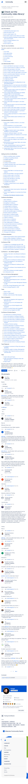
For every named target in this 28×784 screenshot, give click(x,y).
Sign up (7, 677)
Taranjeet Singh (8, 418)
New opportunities (8, 53)
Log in (3, 677)
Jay (5, 621)
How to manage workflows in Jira (11, 40)
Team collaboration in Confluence (11, 222)
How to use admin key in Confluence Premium (14, 317)
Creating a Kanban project (10, 162)
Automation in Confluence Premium (11, 327)
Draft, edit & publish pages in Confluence (13, 211)
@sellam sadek (4, 575)
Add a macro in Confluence (10, 219)
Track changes (7, 61)
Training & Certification (7, 7)
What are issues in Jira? (9, 32)
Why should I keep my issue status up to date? (14, 35)
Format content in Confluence (10, 212)
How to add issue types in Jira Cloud (12, 69)
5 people (8, 467)
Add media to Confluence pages (11, 214)
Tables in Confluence (8, 217)
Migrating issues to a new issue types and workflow (15, 85)
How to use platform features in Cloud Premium (14, 332)
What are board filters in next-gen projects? (13, 173)
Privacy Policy (7, 768)
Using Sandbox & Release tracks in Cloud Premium (15, 335)
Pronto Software (8, 506)
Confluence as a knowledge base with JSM (13, 244)
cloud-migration (5, 721)
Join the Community (8, 56)
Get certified (7, 58)
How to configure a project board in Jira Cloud (14, 70)
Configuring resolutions (9, 80)
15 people (9, 388)
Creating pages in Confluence (10, 206)
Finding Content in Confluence (10, 201)
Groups (8, 6)
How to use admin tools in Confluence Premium (14, 319)
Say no (5, 59)
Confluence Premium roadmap (10, 324)
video (15, 726)
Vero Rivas (7, 377)
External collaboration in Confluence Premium (14, 325)
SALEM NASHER (8, 469)
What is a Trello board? (9, 293)
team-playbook (16, 724)
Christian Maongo (8, 497)
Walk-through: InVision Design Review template (14, 239)
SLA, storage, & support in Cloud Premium (13, 338)
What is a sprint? (7, 41)
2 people (8, 495)
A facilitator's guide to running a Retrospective (14, 349)
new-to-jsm (4, 724)
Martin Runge (8, 609)
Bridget (6, 390)
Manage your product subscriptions (12, 75)
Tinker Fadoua (8, 633)
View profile (21, 710)
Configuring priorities (8, 78)
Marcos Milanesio (8, 591)
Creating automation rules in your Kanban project (15, 164)
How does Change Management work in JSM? (14, 285)
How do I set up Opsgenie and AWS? (12, 310)
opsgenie (10, 724)
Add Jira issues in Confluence (10, 225)
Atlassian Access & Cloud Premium (11, 340)
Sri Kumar (7, 488)
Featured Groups (15, 6)
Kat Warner (7, 431)
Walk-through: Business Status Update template (14, 236)
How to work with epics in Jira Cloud (12, 178)
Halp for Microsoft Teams (9, 356)
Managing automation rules (10, 166)
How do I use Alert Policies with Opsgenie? (13, 308)
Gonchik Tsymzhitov (9, 561)
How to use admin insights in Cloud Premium (13, 330)
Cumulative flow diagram (9, 181)
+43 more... (18, 704)
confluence (12, 721)
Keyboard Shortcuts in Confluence (11, 215)
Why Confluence (7, 199)
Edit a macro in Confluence (10, 220)
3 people (8, 415)
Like (2, 388)
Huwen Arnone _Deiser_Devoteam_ (12, 653)
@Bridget (5, 407)
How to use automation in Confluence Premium (14, 328)
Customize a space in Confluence (11, 209)
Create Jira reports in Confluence (11, 227)
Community (9, 2)
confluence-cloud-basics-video (8, 723)
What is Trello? (7, 291)
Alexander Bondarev (9, 533)
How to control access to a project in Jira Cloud (14, 67)
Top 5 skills (6, 51)
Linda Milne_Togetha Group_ (11, 580)
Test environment (8, 54)
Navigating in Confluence (9, 202)
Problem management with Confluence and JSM (14, 247)
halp (17, 723)
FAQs (5, 748)
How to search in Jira (8, 43)
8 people (8, 443)
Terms (5, 770)
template (22, 724)
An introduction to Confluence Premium (12, 314)
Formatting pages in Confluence (11, 204)
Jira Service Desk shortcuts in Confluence (13, 224)
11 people (9, 400)
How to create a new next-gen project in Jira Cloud (15, 72)
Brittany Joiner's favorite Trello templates (13, 294)
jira (20, 723)
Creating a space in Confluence (11, 207)
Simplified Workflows (8, 159)
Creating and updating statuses (11, 157)
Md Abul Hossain (8, 479)
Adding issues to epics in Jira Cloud (12, 176)
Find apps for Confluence (9, 232)
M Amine (6, 644)
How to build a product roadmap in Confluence (14, 249)
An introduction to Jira (9, 272)
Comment (4, 370)
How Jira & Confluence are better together (13, 270)
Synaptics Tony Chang (10, 552)
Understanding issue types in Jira (11, 30)
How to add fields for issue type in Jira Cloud (14, 65)
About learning (7, 754)
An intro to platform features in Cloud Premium (14, 337)
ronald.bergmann (10, 476)
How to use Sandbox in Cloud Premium (12, 333)
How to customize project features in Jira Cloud (14, 74)
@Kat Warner (4, 451)
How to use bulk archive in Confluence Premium (14, 341)
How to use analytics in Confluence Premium (13, 316)
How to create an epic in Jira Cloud (11, 175)
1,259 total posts (8, 701)
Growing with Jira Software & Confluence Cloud (14, 259)
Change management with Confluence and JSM (14, 246)
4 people (8, 429)
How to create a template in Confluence (12, 238)
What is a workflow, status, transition (12, 156)
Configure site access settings (10, 77)
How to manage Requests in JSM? (11, 287)
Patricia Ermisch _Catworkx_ (11, 600)
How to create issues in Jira (10, 34)
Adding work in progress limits (10, 180)
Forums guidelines (7, 750)
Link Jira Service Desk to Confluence (12, 228)
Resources (6, 756)
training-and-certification (7, 726)
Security (5, 772)
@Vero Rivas (4, 395)
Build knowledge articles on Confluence (12, 230)
